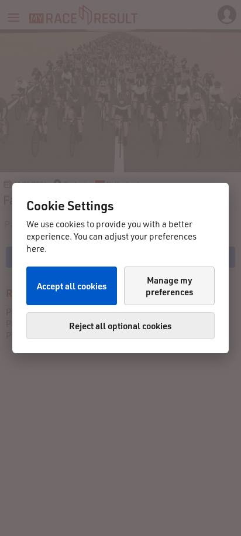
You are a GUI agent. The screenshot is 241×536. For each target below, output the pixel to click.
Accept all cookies (71, 286)
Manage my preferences (169, 286)
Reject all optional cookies (120, 326)
